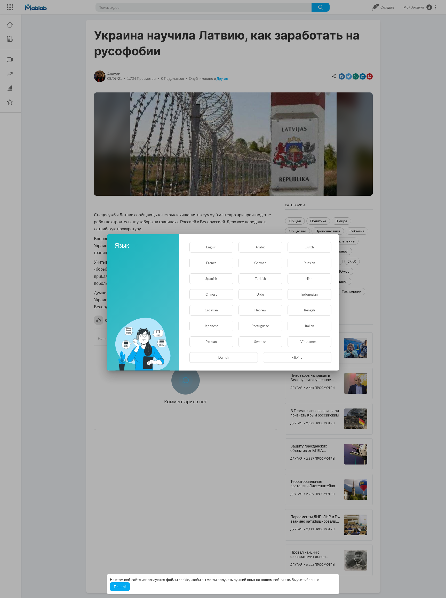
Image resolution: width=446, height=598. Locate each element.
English (211, 247)
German (260, 263)
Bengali (309, 310)
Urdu (260, 294)
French (211, 263)
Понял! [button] (120, 586)
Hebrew (260, 310)
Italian (309, 326)
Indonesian (309, 294)
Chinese (211, 294)
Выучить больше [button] (305, 579)
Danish (223, 357)
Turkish (260, 279)
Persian (211, 342)
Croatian (211, 310)
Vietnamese (309, 342)
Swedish (260, 342)
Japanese (211, 326)
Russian (309, 263)
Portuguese (260, 326)
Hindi (309, 279)
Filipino (297, 357)
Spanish (211, 279)
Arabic (260, 247)
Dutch (309, 247)
